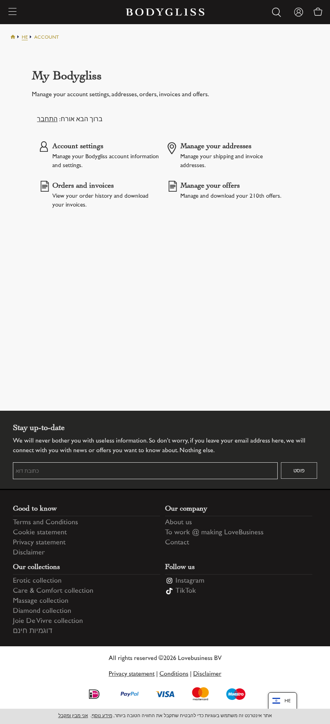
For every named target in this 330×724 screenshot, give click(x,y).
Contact (177, 543)
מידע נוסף (102, 716)
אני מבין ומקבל (73, 716)
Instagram (189, 581)
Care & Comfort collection (53, 591)
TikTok (185, 591)
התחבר (47, 120)
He (25, 37)
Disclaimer (29, 553)
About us (178, 522)
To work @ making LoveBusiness (214, 533)
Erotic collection (37, 581)
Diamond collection (42, 611)
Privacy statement (39, 543)
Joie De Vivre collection (48, 621)
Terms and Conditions (45, 522)
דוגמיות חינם (32, 631)
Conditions (173, 674)
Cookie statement (40, 533)
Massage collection (40, 601)
